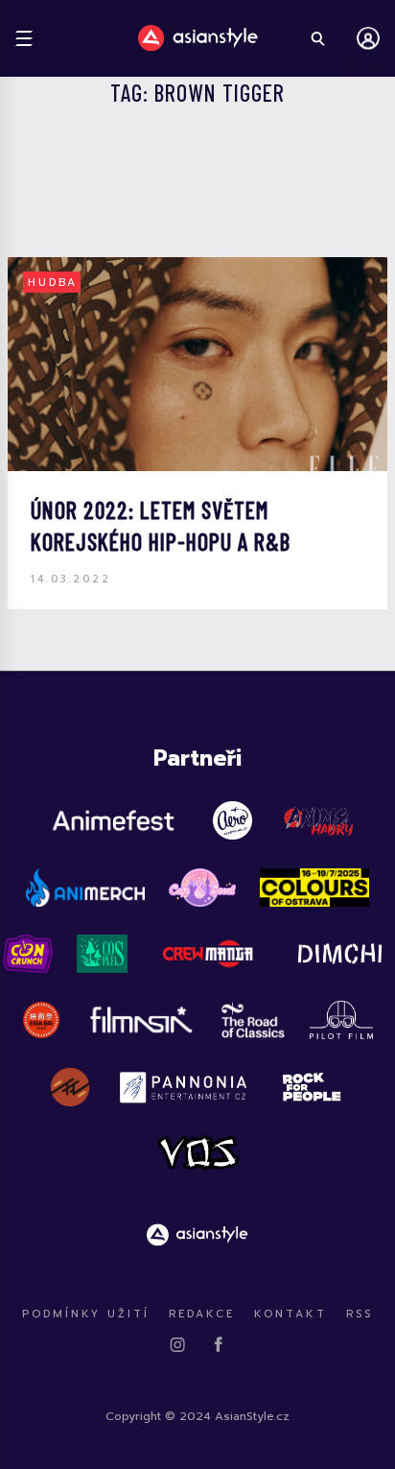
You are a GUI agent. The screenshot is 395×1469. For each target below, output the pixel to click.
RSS (359, 1314)
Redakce (202, 1314)
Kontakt (290, 1314)
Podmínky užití (86, 1314)
